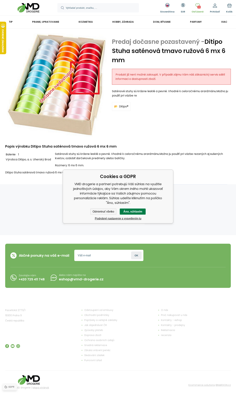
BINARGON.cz (223, 385)
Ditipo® (123, 106)
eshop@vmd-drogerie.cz (81, 279)
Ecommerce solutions (201, 385)
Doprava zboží (92, 335)
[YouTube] (13, 346)
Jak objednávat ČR (95, 325)
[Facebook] (7, 346)
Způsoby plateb (93, 330)
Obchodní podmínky (96, 315)
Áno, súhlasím (132, 211)
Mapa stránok (41, 387)
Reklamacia (168, 330)
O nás (164, 310)
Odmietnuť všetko (103, 211)
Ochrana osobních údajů (99, 340)
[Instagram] (18, 346)
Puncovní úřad (93, 360)
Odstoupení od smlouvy (98, 310)
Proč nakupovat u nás (174, 315)
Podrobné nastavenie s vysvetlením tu (118, 218)
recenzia (166, 335)
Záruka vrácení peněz (97, 350)
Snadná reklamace (95, 345)
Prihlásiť (136, 255)
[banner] (28, 8)
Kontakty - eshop (171, 320)
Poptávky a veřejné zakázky (100, 320)
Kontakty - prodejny (173, 325)
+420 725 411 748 (32, 279)
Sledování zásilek (94, 355)
